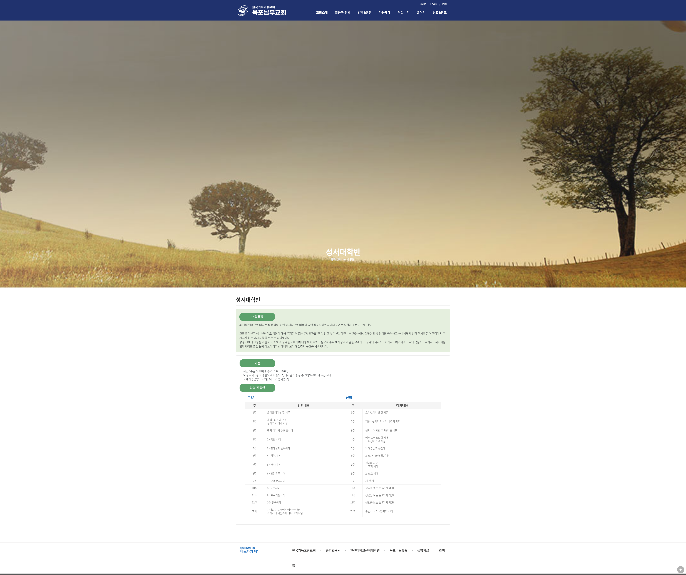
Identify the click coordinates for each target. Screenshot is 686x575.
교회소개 (322, 12)
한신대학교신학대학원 (365, 550)
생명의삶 (423, 550)
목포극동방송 (398, 550)
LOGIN (433, 4)
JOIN (444, 4)
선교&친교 (440, 12)
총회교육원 (333, 550)
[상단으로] (680, 569)
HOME (422, 4)
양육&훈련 (365, 12)
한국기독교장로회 (304, 550)
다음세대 (385, 12)
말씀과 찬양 (343, 12)
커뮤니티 (403, 12)
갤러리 (421, 12)
